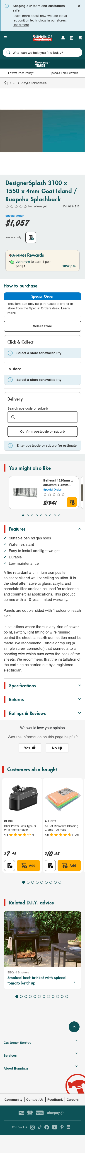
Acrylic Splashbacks (34, 83)
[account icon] (63, 38)
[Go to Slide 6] (46, 515)
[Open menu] (5, 38)
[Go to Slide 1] (23, 515)
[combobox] (42, 52)
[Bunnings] (43, 39)
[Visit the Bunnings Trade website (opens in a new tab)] (42, 64)
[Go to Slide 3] (32, 515)
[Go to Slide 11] (62, 996)
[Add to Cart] (72, 502)
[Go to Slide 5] (41, 515)
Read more (21, 25)
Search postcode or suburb (27, 408)
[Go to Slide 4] (37, 515)
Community (13, 1099)
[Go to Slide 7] (50, 515)
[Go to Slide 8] (55, 515)
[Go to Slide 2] (28, 515)
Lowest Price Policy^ (21, 73)
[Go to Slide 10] (57, 996)
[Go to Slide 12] (66, 996)
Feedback (55, 1099)
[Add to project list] (30, 237)
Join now (23, 261)
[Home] (6, 83)
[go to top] (74, 1026)
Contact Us (35, 1099)
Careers (73, 1099)
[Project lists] (72, 38)
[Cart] (80, 38)
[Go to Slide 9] (59, 515)
